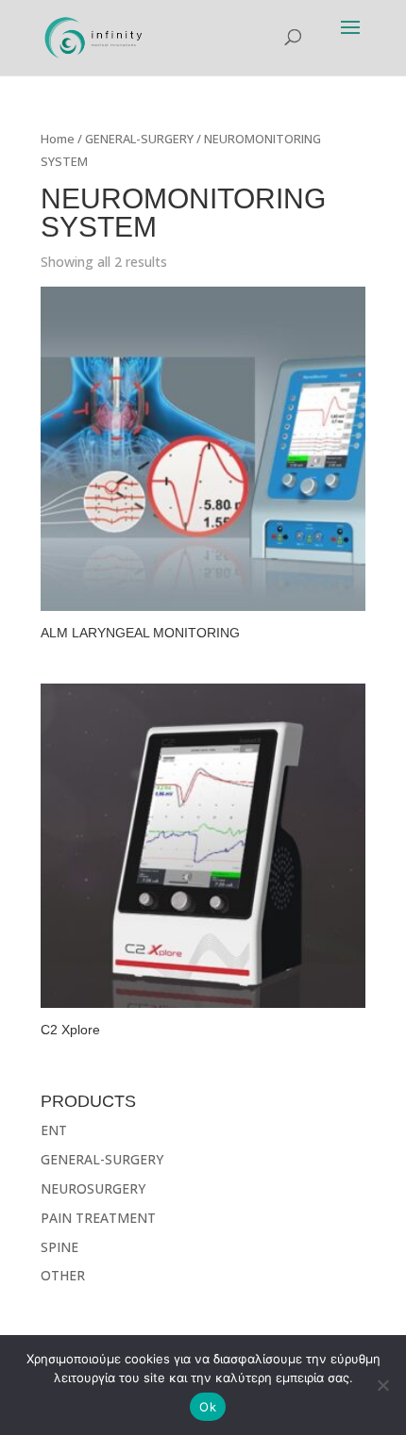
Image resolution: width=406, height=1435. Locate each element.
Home (58, 138)
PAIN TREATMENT (98, 1218)
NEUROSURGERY (93, 1188)
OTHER (63, 1275)
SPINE (59, 1247)
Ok (207, 1406)
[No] (382, 1385)
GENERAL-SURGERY (139, 138)
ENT (54, 1130)
